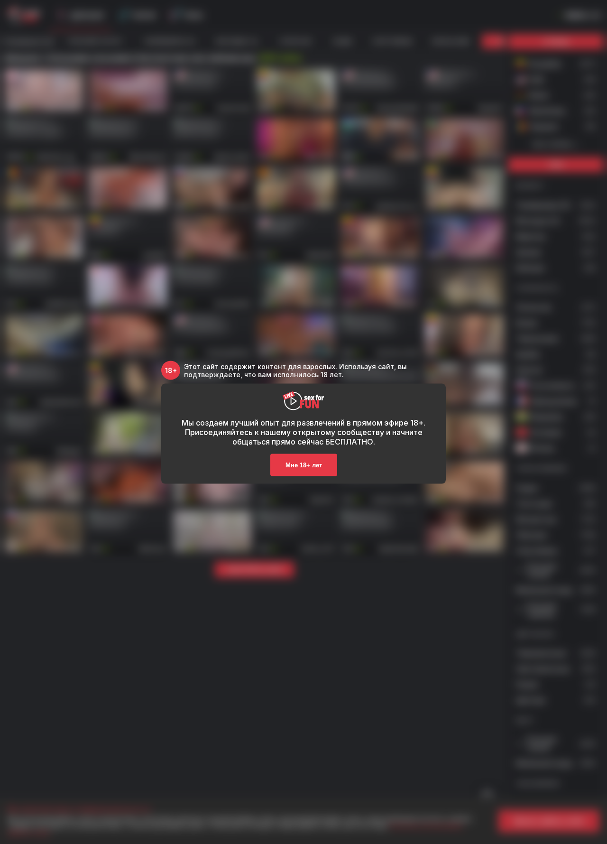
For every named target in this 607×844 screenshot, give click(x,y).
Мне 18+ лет (303, 464)
